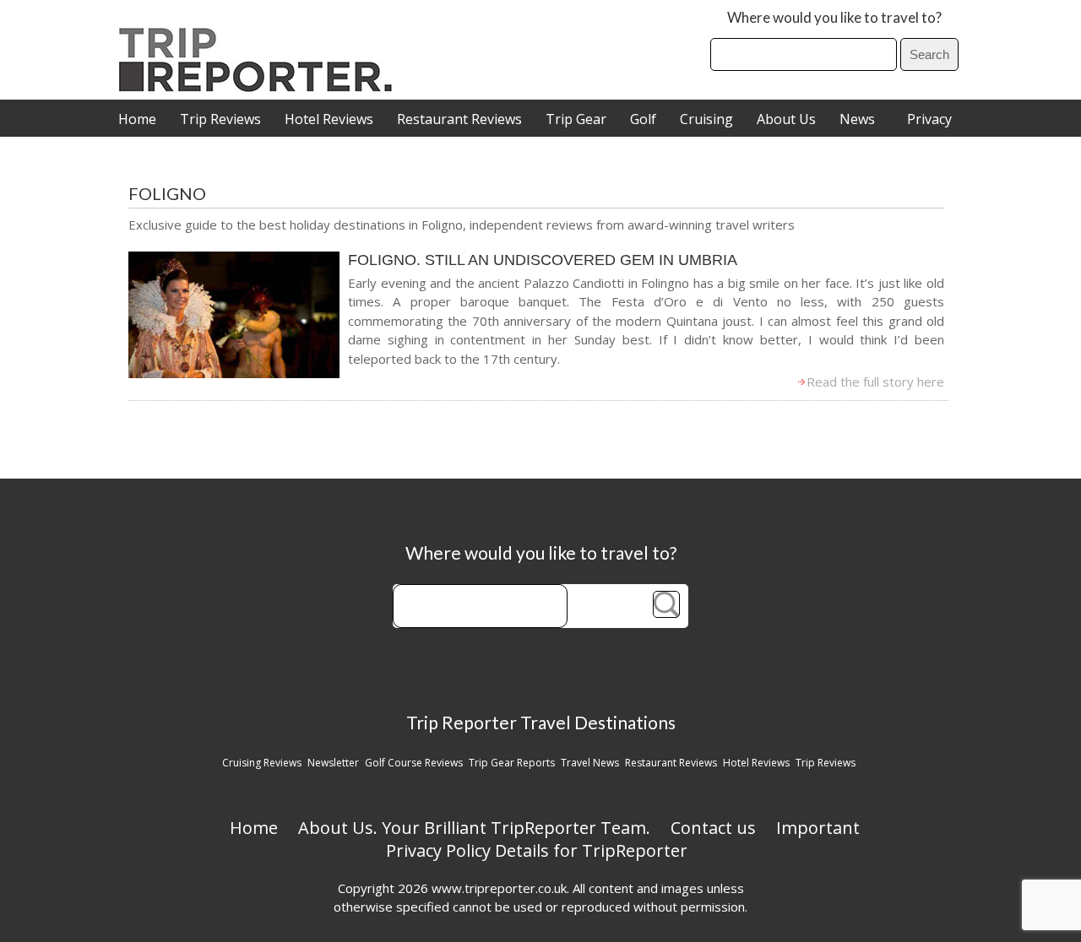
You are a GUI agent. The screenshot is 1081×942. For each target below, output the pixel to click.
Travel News (590, 762)
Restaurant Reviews (459, 119)
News (857, 119)
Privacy (929, 119)
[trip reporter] (261, 87)
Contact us (713, 827)
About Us (786, 119)
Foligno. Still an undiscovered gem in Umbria (542, 260)
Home (137, 119)
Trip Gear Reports (512, 762)
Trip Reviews (220, 119)
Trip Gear (576, 119)
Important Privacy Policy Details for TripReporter (623, 839)
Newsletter (333, 762)
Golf (643, 119)
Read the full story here (875, 381)
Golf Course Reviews (414, 762)
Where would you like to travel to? (834, 17)
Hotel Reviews (329, 119)
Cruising (706, 119)
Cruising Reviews (261, 762)
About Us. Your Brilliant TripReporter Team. (474, 827)
